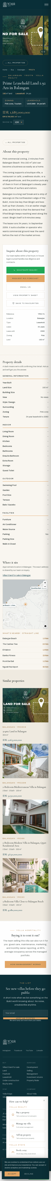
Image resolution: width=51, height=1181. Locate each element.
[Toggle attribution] (45, 626)
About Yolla (31, 1094)
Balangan (21, 70)
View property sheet (25, 295)
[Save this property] (44, 692)
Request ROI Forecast (25, 278)
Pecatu (5, 1139)
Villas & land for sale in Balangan (17, 575)
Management (32, 1074)
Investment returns (35, 1077)
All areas (6, 1142)
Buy (12, 70)
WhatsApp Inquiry (27, 270)
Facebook (18, 1050)
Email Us (25, 287)
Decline (28, 1174)
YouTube (29, 1050)
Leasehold (7, 1077)
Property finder (33, 1080)
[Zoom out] (45, 586)
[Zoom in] (45, 583)
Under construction (11, 1080)
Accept (12, 1174)
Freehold (6, 1074)
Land (5, 1071)
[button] (25, 604)
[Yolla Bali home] (9, 4)
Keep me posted (25, 1018)
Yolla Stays (7, 1094)
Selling (30, 1071)
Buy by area (7, 1084)
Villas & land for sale (11, 1067)
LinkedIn (39, 1050)
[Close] (44, 1100)
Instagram (7, 1050)
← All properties (15, 63)
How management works (25, 964)
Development (32, 1067)
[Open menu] (46, 4)
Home (5, 70)
